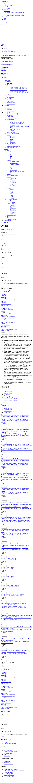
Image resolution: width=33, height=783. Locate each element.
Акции (5, 16)
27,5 (11, 156)
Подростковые (10, 97)
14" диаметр (13, 182)
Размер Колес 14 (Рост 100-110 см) (19, 88)
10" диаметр (13, 179)
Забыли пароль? (8, 61)
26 (10, 154)
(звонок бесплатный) (14, 770)
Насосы (3, 319)
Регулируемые (13, 170)
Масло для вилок (14, 125)
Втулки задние (13, 163)
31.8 (11, 168)
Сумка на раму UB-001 (7, 577)
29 (10, 158)
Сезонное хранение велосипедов (15, 15)
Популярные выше (9, 397)
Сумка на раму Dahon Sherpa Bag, (9, 586)
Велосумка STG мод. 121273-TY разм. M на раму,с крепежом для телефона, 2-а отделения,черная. (14, 654)
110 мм (11, 191)
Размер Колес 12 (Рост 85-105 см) (18, 87)
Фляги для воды (6, 325)
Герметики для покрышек (16, 123)
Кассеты (12, 201)
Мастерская (7, 11)
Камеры (9, 177)
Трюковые (9, 109)
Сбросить (3, 257)
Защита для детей (11, 143)
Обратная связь (11, 6)
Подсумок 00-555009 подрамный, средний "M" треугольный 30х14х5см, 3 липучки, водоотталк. (13, 606)
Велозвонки (10, 116)
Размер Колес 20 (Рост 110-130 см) (19, 92)
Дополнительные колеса (13, 133)
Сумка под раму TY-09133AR (8, 559)
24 (10, 153)
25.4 (11, 167)
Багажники (10, 115)
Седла (3, 323)
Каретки (9, 188)
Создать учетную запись (7, 64)
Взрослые (9, 106)
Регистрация (7, 57)
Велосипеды (7, 80)
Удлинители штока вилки (16, 172)
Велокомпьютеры (11, 118)
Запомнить (5, 67)
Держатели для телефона (13, 113)
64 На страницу (8, 411)
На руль (3, 295)
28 (10, 157)
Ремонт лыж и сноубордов (14, 13)
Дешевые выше (8, 393)
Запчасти (6, 149)
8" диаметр (13, 178)
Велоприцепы (10, 119)
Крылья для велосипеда (8, 318)
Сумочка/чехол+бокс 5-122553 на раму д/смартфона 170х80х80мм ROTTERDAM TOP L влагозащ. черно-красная (15, 494)
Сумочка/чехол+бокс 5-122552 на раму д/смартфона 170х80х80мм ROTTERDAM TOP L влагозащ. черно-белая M (16, 508)
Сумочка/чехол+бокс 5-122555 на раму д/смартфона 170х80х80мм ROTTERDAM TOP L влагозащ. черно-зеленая (15, 464)
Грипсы (9, 174)
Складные (9, 98)
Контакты (6, 9)
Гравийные (10, 84)
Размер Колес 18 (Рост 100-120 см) (19, 91)
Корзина (3, 74)
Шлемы (3, 328)
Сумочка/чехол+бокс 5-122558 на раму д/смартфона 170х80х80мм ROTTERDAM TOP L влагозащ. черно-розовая (15, 421)
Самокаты (6, 105)
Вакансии (6, 20)
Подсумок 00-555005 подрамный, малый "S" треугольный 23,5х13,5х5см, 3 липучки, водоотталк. (16, 618)
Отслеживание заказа (6, 55)
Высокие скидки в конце (10, 398)
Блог (5, 18)
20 (10, 151)
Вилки (8, 150)
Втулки (9, 160)
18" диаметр (13, 185)
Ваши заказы (7, 761)
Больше (12, 130)
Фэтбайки (9, 99)
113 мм (11, 192)
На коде (12, 137)
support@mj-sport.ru (9, 775)
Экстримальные (11, 102)
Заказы (5, 48)
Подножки (4, 320)
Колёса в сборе (11, 203)
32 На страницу (8, 409)
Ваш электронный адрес (7, 58)
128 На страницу (8, 412)
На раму (3, 297)
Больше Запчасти (12, 219)
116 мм (11, 195)
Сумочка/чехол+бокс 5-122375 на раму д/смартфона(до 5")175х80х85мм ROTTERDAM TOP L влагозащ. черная (15, 520)
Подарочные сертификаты (10, 751)
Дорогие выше (7, 394)
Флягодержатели (6, 330)
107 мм (12, 189)
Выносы (9, 165)
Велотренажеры (8, 220)
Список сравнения (8, 50)
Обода (8, 216)
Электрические (11, 104)
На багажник (4, 294)
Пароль (2, 61)
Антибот (3, 66)
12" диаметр (13, 181)
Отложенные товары (9, 51)
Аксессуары (7, 112)
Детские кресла (11, 132)
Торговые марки (8, 753)
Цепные (12, 139)
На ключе (12, 136)
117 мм (11, 196)
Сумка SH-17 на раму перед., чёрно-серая (11, 595)
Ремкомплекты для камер (8, 322)
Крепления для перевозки (13, 146)
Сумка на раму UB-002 (7, 568)
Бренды (6, 222)
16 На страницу (8, 408)
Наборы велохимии (15, 128)
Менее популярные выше (10, 396)
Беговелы (6, 78)
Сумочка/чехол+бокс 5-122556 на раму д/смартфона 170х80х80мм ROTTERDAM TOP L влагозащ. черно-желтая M (16, 450)
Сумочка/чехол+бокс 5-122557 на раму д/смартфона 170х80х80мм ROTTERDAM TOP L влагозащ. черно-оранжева (15, 435)
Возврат (9, 8)
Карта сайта (7, 756)
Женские (9, 94)
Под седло (4, 298)
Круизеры (9, 95)
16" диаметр (13, 184)
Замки (8, 135)
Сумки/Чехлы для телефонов (9, 329)
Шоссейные (10, 101)
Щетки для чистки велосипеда (18, 122)
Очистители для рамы (15, 129)
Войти (2, 57)
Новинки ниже (8, 391)
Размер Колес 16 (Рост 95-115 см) (18, 90)
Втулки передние (14, 161)
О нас (5, 749)
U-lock (11, 140)
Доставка (9, 5)
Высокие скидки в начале (10, 400)
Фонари (3, 326)
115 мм (11, 194)
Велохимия (10, 121)
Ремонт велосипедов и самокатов (15, 12)
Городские (9, 83)
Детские (9, 85)
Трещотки (12, 202)
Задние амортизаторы (12, 175)
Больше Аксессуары (13, 147)
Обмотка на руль (11, 215)
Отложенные (7, 762)
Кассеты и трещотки (12, 199)
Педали (9, 217)
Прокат (6, 22)
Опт (5, 19)
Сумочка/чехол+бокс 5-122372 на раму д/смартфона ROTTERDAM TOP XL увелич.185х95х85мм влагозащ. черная (15, 535)
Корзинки (9, 144)
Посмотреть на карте (9, 776)
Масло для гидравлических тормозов (19, 126)
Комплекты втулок (15, 164)
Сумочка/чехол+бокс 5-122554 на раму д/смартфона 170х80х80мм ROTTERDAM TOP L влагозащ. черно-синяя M (16, 479)
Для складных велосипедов (17, 171)
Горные (9, 81)
